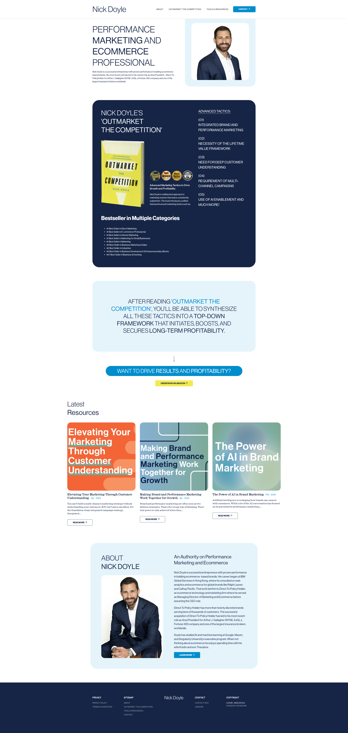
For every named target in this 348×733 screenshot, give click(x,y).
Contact (243, 9)
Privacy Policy (99, 703)
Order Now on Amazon (173, 383)
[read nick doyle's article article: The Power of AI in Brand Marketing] (246, 456)
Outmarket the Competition (185, 9)
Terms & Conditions (102, 707)
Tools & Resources (217, 9)
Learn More (185, 655)
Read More (79, 522)
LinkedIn (199, 707)
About (159, 9)
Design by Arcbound (236, 706)
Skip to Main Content (2, 4)
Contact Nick (202, 703)
